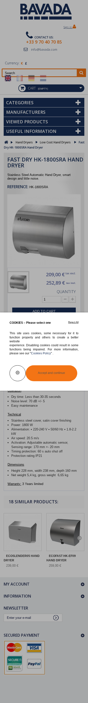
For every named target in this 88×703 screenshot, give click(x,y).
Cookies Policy (41, 353)
